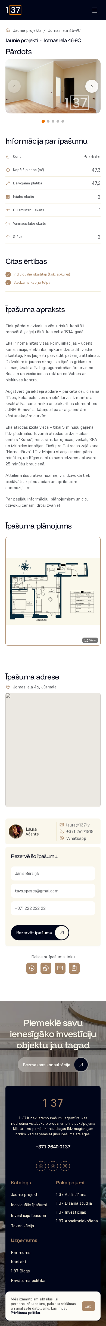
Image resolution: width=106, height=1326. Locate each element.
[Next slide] (91, 86)
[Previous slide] (14, 86)
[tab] (43, 121)
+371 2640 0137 (53, 1146)
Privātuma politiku (25, 1312)
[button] (53, 591)
